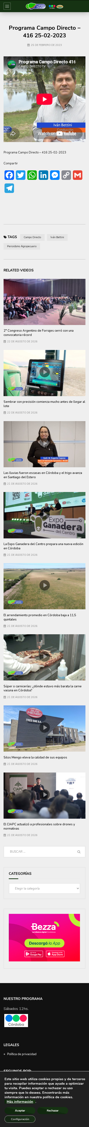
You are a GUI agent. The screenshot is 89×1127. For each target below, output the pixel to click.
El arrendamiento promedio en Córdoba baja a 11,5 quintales (40, 617)
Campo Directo (32, 237)
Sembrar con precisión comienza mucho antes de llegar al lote (44, 404)
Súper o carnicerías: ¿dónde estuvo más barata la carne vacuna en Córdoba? (43, 688)
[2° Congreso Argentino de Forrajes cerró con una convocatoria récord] (44, 302)
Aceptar (20, 1110)
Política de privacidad (22, 1054)
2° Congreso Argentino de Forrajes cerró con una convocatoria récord (39, 333)
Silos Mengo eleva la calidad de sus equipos (35, 757)
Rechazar (53, 1110)
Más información (20, 1101)
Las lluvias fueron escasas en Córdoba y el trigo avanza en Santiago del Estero (43, 475)
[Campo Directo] (44, 6)
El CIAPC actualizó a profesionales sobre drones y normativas (39, 826)
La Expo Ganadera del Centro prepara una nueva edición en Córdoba (43, 546)
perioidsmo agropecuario (22, 246)
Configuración (20, 1119)
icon (44, 372)
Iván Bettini (57, 237)
